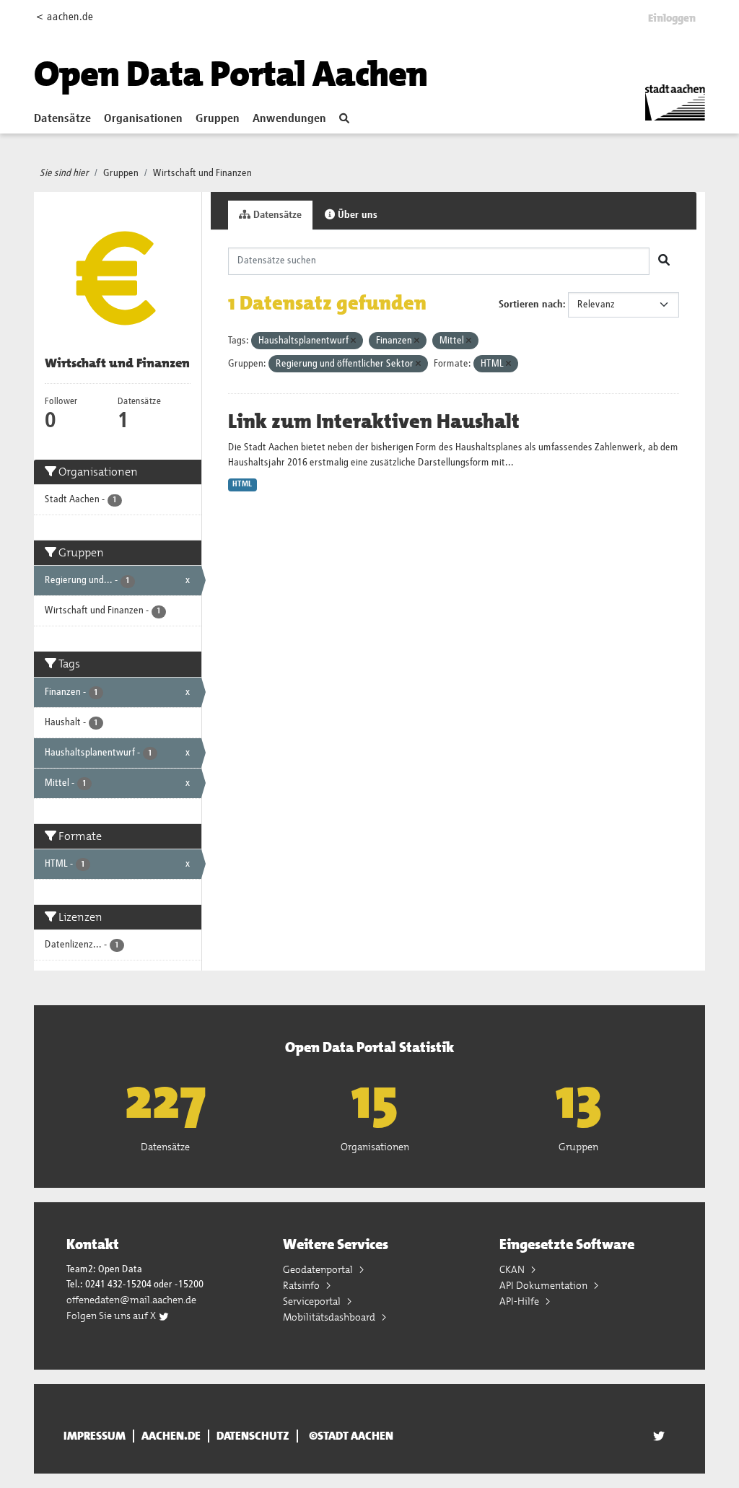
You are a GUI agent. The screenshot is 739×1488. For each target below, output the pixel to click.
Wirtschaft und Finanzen (202, 173)
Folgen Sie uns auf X (112, 1315)
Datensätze (62, 119)
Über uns (356, 215)
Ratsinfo (302, 1285)
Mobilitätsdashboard (330, 1316)
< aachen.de (64, 17)
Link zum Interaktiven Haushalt (374, 421)
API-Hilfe (520, 1301)
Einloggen (672, 18)
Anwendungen (289, 119)
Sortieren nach (531, 304)
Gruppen (218, 119)
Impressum (95, 1436)
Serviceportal (313, 1301)
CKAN (513, 1269)
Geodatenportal (319, 1269)
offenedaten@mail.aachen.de (131, 1299)
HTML (242, 484)
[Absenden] (664, 261)
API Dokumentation (544, 1285)
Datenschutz (253, 1436)
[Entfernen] (353, 341)
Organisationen (143, 119)
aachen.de (171, 1436)
